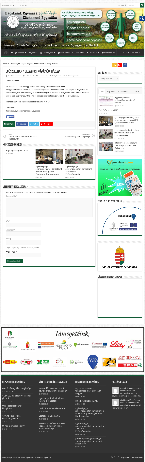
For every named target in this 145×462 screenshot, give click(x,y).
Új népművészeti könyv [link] (13, 426)
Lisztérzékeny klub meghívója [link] (77, 136)
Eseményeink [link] (48, 53)
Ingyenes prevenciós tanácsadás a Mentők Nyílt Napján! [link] (125, 100)
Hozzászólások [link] (124, 92)
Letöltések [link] (93, 53)
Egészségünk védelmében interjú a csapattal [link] (51, 399)
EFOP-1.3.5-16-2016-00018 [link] (129, 53)
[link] (119, 5)
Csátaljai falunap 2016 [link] (49, 416)
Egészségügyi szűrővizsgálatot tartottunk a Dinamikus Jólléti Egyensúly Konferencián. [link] (49, 170)
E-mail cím (10, 230)
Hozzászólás (11, 196)
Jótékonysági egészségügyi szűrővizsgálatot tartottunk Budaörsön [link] (126, 145)
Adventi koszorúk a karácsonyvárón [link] (11, 417)
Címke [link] (136, 92)
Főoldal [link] (5, 52)
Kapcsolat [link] (125, 457)
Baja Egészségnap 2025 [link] (17, 150)
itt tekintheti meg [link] (43, 102)
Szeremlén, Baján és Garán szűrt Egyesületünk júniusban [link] (53, 389)
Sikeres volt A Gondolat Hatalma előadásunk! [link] (22, 137)
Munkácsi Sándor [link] (14, 76)
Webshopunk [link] (109, 53)
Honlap (8, 239)
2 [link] (14, 391)
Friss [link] (102, 92)
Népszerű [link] (111, 92)
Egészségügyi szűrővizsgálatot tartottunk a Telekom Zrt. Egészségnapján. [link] (78, 170)
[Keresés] (142, 5)
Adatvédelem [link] (137, 457)
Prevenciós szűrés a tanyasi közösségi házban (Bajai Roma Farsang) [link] (52, 426)
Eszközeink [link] (79, 53)
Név (8, 221)
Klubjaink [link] (64, 53)
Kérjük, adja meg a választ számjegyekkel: (22, 247)
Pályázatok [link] (33, 53)
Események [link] (15, 63)
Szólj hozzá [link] (56, 76)
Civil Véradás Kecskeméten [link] (52, 408)
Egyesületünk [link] (19, 53)
